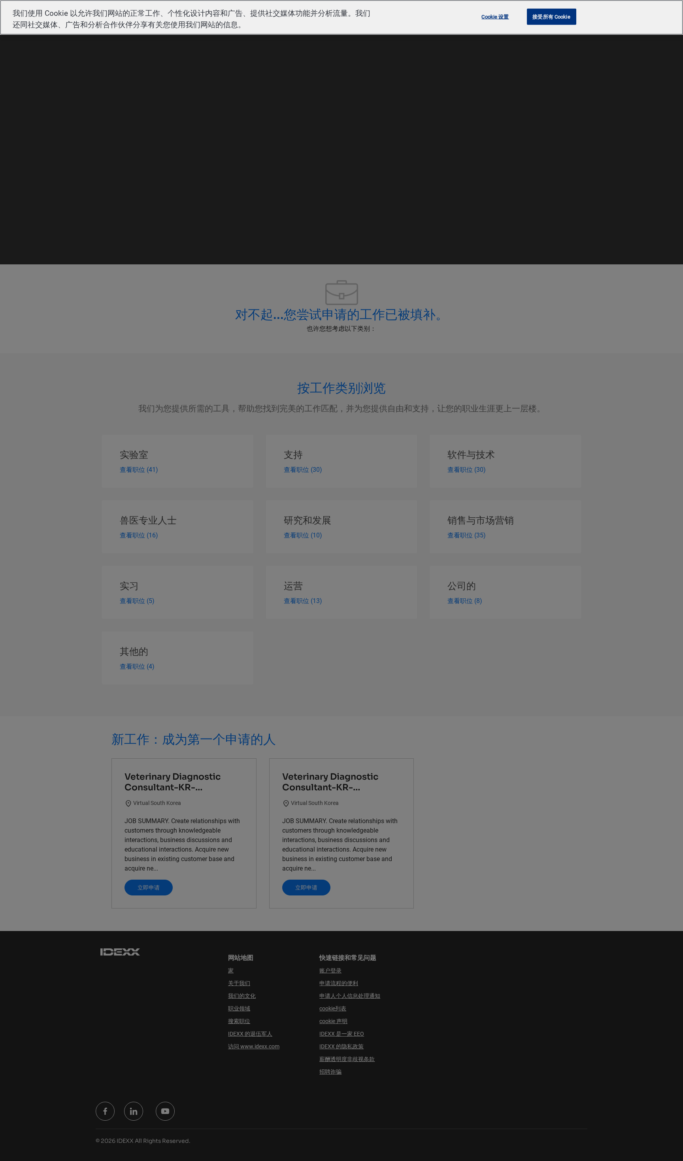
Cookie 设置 (495, 16)
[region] (341, 17)
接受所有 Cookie (551, 16)
